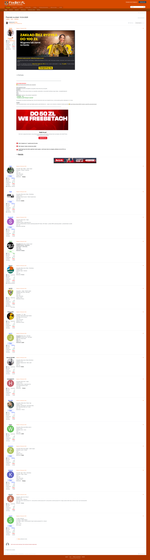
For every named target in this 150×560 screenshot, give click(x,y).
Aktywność (15, 7)
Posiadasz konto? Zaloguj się (131, 2)
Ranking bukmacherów (43, 7)
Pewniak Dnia (19, 23)
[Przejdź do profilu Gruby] (7, 23)
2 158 (14, 182)
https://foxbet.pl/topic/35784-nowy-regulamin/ (27, 84)
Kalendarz (11, 9)
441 (14, 207)
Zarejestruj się (142, 2)
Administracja (23, 9)
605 (14, 233)
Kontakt (83, 556)
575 (14, 349)
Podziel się (131, 22)
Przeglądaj (8, 7)
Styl (70, 556)
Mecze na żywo (54, 7)
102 (14, 301)
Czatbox (35, 7)
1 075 (14, 257)
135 (14, 462)
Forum (6, 9)
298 (14, 486)
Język (66, 556)
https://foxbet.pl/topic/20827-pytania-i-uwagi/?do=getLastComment (83, 104)
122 (14, 438)
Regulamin (17, 9)
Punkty (60, 7)
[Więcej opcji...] (143, 28)
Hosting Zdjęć (28, 7)
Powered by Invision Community (75, 558)
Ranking (38, 9)
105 (14, 325)
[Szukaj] (144, 7)
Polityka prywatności (77, 556)
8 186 (14, 44)
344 (14, 532)
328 (14, 416)
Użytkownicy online (31, 9)
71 (14, 507)
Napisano (21, 28)
